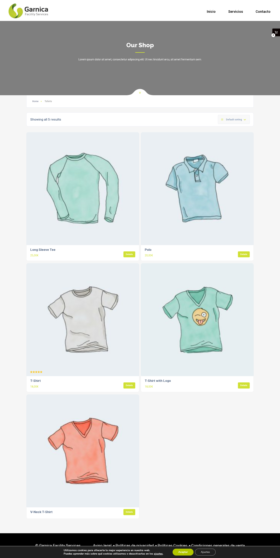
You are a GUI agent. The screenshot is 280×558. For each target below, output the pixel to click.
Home (35, 101)
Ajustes (205, 552)
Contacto (263, 12)
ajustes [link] (158, 554)
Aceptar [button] (183, 552)
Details (129, 254)
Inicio (211, 12)
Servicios (235, 12)
